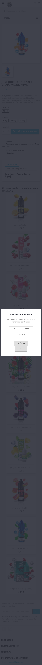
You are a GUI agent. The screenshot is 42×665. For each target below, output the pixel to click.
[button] (15, 328)
